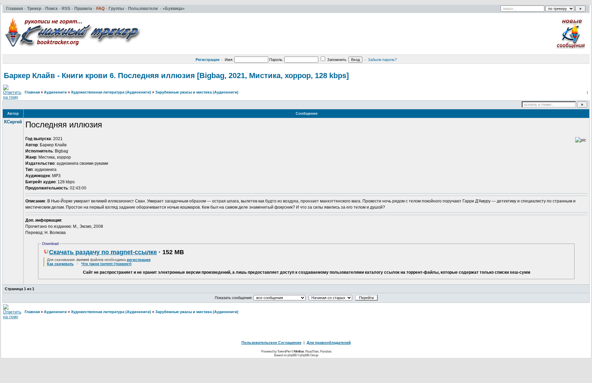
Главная (32, 92)
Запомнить (336, 60)
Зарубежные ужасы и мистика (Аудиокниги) (196, 92)
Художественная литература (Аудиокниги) (111, 92)
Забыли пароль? (382, 60)
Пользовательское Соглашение (271, 343)
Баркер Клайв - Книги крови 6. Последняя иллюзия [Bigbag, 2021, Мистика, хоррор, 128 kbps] (176, 75)
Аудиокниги (55, 92)
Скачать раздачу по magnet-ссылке (103, 252)
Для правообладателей (329, 343)
